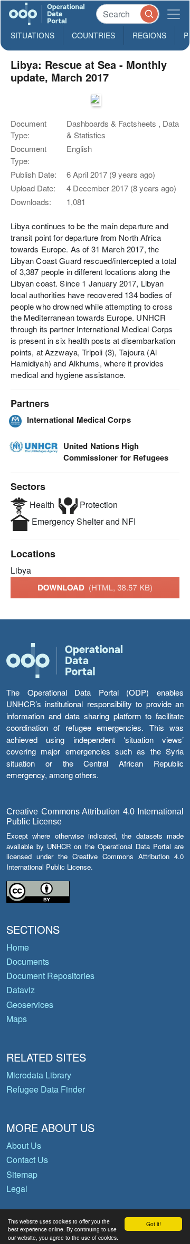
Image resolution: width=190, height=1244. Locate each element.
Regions (149, 35)
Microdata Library (38, 1075)
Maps (16, 1019)
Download (95, 587)
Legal (16, 1188)
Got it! (153, 1224)
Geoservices (29, 1004)
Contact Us (27, 1160)
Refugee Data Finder (45, 1089)
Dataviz (20, 990)
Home (17, 947)
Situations (32, 35)
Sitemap (21, 1174)
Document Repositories (50, 976)
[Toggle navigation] (173, 14)
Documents (27, 961)
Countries (93, 35)
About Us (23, 1145)
